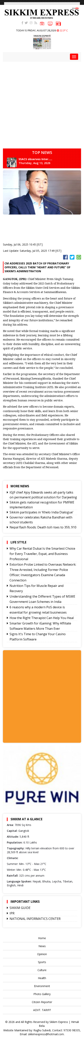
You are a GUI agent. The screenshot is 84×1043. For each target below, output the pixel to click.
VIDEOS (50, 23)
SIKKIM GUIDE (20, 908)
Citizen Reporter (42, 1002)
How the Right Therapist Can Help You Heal (42, 618)
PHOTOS (42, 23)
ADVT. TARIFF (42, 1010)
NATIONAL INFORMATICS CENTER (35, 919)
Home (42, 938)
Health (42, 978)
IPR (12, 913)
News (42, 946)
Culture (42, 970)
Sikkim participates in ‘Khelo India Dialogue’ (41, 512)
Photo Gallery (42, 994)
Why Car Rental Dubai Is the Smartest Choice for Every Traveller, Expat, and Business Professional (42, 553)
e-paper (58, 24)
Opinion (42, 954)
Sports (42, 962)
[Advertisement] (42, 104)
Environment (42, 986)
